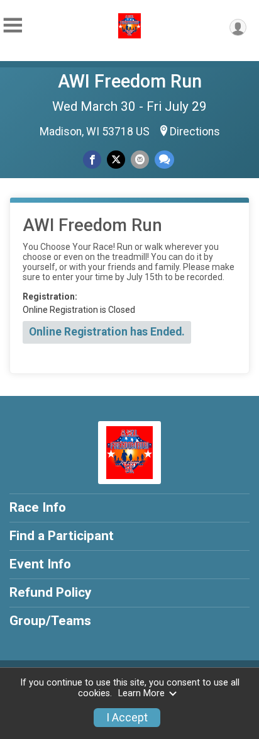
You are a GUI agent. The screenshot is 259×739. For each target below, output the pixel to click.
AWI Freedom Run (130, 81)
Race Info (37, 507)
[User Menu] (237, 27)
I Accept (127, 717)
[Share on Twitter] (116, 159)
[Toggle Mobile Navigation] (12, 25)
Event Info (40, 564)
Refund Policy (50, 592)
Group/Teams (50, 620)
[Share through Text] (164, 159)
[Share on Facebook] (92, 159)
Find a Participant (61, 535)
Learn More (141, 693)
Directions (195, 131)
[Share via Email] (140, 159)
